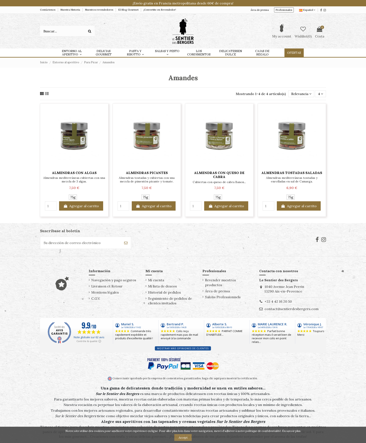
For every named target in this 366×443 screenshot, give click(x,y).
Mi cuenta (156, 280)
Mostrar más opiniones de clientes (183, 348)
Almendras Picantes (147, 173)
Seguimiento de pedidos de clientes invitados (170, 300)
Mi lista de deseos (162, 286)
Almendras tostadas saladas (291, 173)
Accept (183, 437)
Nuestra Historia (70, 9)
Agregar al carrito (84, 206)
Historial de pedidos (164, 292)
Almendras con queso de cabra (219, 175)
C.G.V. (95, 298)
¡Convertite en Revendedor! (159, 9)
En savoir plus (291, 431)
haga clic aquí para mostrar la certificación (229, 378)
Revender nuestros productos (220, 282)
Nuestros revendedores (99, 9)
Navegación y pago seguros (113, 280)
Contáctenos (48, 9)
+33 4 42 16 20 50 (278, 301)
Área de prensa (260, 9)
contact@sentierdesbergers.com (292, 309)
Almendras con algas (74, 173)
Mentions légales (105, 292)
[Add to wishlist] (74, 166)
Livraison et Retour (107, 286)
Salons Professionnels (223, 297)
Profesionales (284, 9)
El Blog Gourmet (128, 9)
